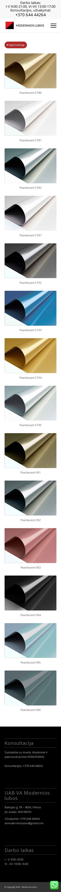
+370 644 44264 (30, 14)
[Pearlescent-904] (30, 593)
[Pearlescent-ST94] (30, 355)
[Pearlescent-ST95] (30, 403)
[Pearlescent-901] (30, 450)
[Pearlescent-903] (30, 545)
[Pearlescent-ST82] (30, 165)
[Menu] (51, 25)
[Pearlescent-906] (30, 688)
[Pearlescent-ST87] (30, 213)
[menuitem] (51, 25)
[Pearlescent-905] (30, 640)
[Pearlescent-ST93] (30, 308)
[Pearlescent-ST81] (30, 118)
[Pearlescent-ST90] (30, 260)
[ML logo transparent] (25, 25)
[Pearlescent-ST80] (30, 70)
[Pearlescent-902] (30, 498)
